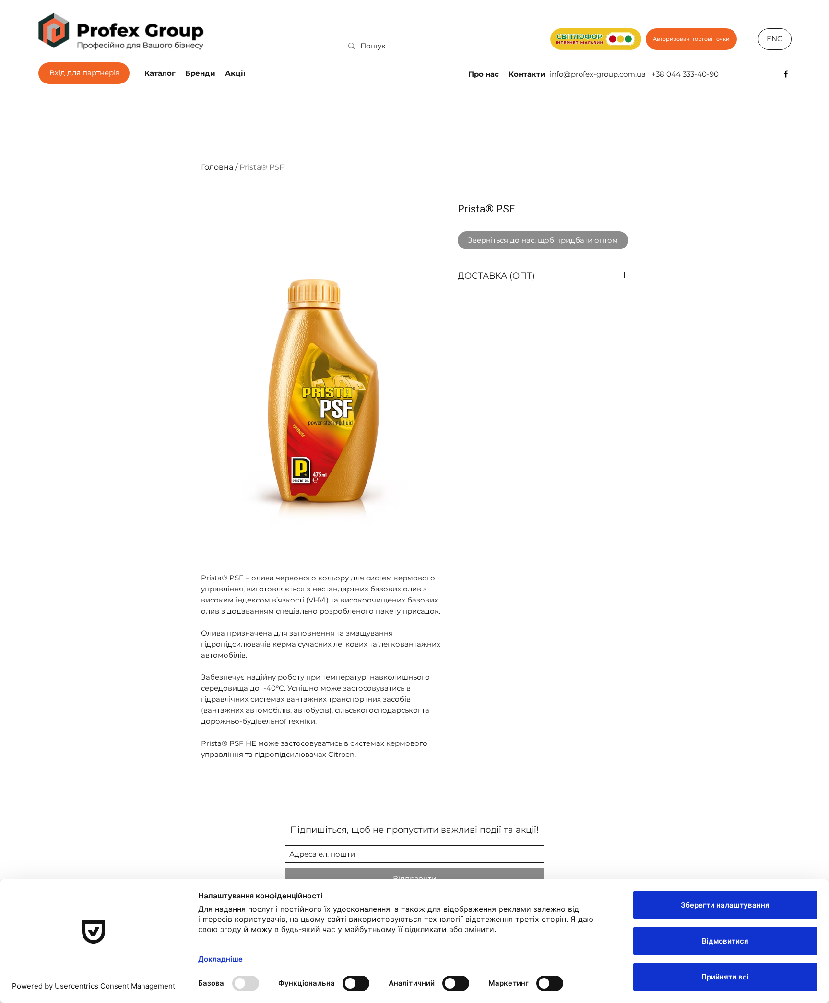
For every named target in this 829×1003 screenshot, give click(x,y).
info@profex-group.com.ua (598, 74)
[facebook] (786, 74)
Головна (217, 167)
